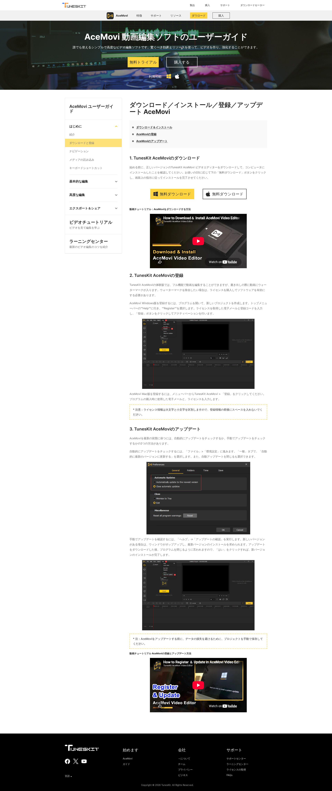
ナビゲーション (79, 151)
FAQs (229, 775)
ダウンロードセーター (252, 5)
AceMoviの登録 (146, 134)
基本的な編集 (78, 181)
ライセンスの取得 (236, 769)
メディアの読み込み (81, 159)
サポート (225, 5)
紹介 (72, 134)
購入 (207, 5)
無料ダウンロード (175, 194)
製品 (192, 5)
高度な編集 (77, 195)
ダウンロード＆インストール (154, 127)
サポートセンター (236, 758)
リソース (175, 15)
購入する (182, 62)
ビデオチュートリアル (90, 225)
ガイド (126, 764)
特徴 (139, 15)
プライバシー (185, 769)
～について (184, 758)
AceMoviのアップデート (152, 141)
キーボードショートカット (86, 168)
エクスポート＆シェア (84, 208)
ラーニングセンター (88, 244)
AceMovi (127, 758)
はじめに (75, 126)
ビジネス (183, 775)
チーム (181, 764)
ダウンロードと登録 (81, 143)
